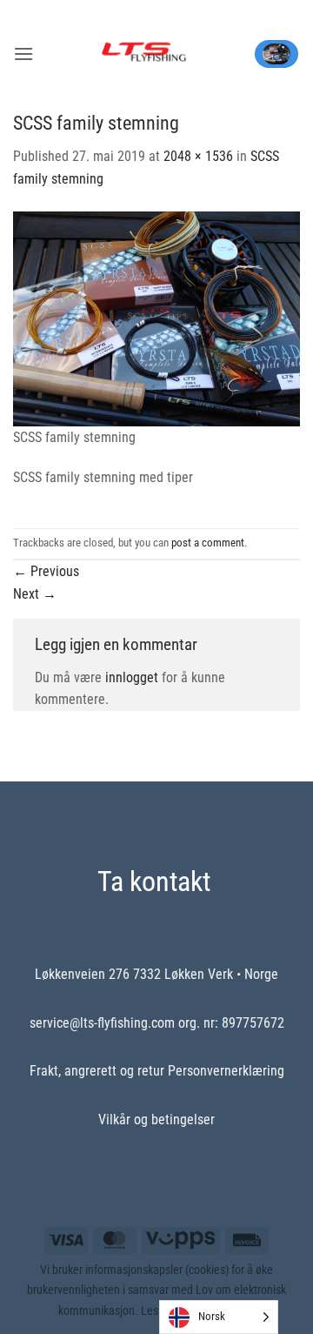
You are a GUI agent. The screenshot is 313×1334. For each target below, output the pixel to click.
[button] (23, 53)
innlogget (131, 677)
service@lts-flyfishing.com (102, 1023)
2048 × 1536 (198, 156)
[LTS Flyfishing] (144, 53)
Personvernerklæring (226, 1071)
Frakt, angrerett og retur (97, 1071)
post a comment (207, 542)
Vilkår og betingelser (156, 1119)
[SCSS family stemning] (156, 317)
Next (35, 594)
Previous (46, 571)
